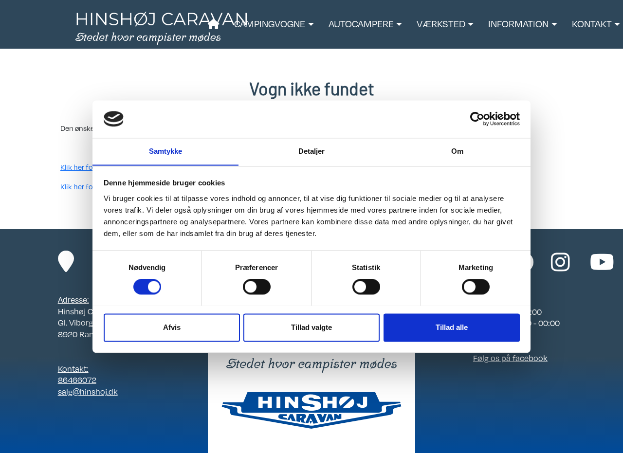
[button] (273, 24)
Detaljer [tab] (311, 151)
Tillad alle (452, 327)
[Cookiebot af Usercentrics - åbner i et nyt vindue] (477, 118)
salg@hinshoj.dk (88, 392)
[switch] (257, 286)
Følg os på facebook (510, 358)
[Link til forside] (161, 27)
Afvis (172, 327)
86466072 (77, 380)
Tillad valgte (311, 327)
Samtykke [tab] (166, 151)
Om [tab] (457, 151)
